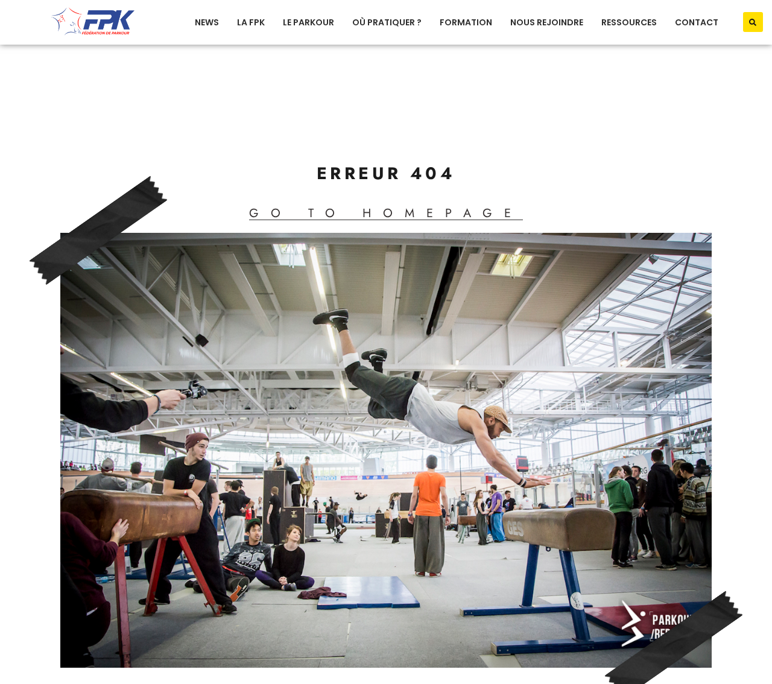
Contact (696, 22)
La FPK (251, 22)
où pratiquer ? (387, 22)
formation (466, 22)
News (207, 22)
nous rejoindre (546, 22)
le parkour (308, 22)
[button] (753, 22)
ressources (629, 22)
